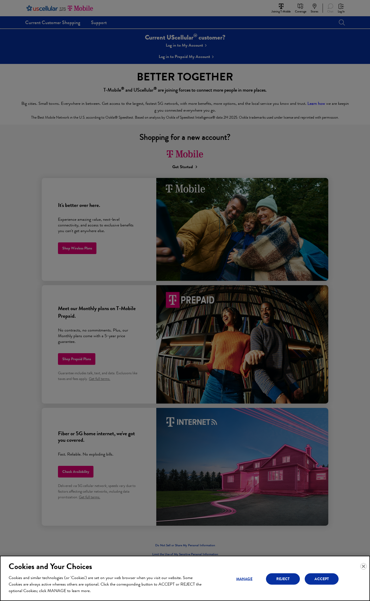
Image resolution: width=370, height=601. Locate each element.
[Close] (363, 566)
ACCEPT (321, 578)
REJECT (283, 578)
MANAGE (244, 578)
